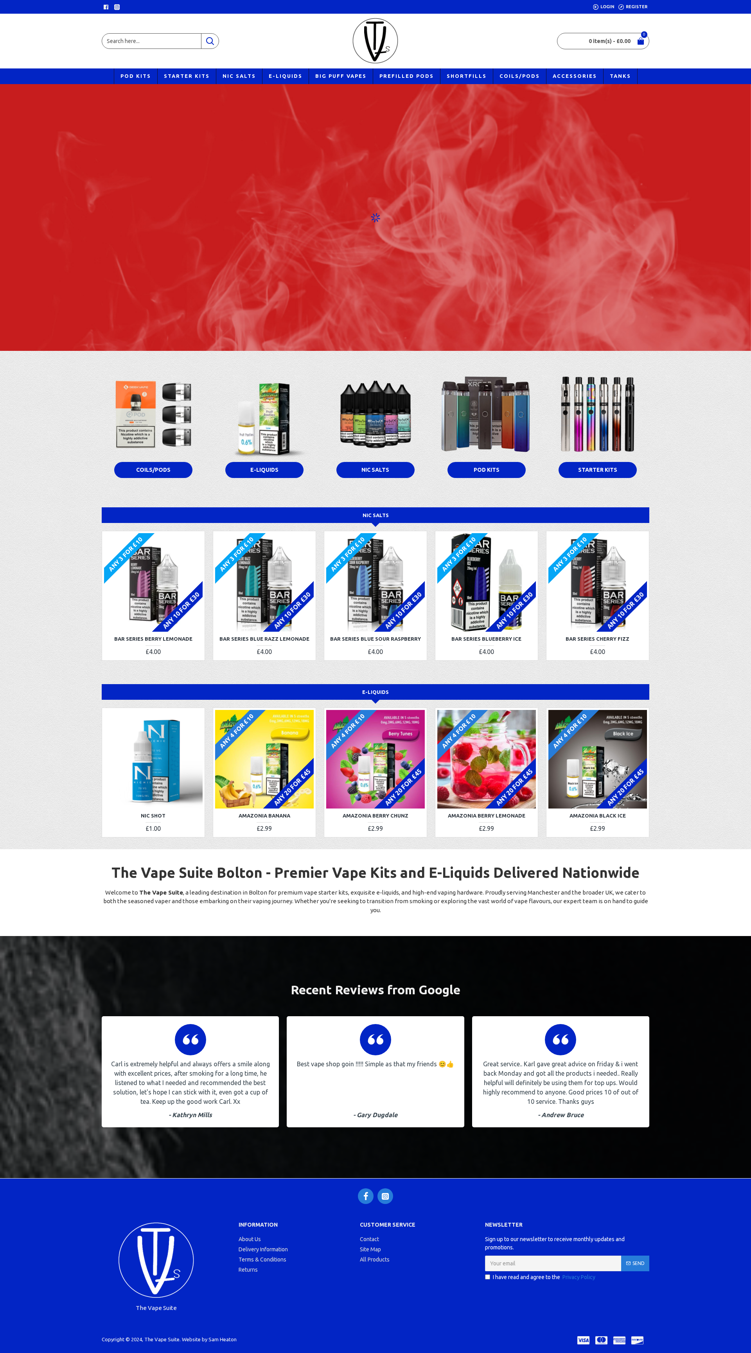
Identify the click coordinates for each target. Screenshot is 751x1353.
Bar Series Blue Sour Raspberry (375, 638)
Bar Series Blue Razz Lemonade (264, 638)
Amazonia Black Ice (598, 815)
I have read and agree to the (544, 1277)
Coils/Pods (153, 470)
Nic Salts (375, 470)
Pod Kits (486, 470)
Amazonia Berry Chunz (375, 815)
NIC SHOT (153, 815)
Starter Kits (597, 470)
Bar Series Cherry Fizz (597, 638)
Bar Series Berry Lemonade (153, 638)
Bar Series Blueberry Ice (486, 638)
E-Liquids (264, 470)
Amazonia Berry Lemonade (486, 815)
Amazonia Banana (264, 815)
